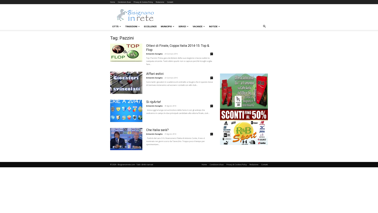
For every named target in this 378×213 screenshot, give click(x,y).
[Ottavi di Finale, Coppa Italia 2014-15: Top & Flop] (126, 55)
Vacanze (197, 26)
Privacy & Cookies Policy (143, 2)
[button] (264, 26)
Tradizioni (131, 26)
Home (112, 2)
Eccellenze (150, 26)
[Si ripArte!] (126, 111)
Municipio (166, 26)
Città (115, 26)
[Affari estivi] (126, 83)
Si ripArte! (153, 102)
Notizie (213, 26)
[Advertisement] (214, 15)
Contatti (170, 2)
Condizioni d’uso (124, 2)
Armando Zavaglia (154, 54)
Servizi (182, 26)
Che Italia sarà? (157, 130)
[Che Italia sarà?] (126, 139)
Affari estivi (155, 74)
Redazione (160, 2)
